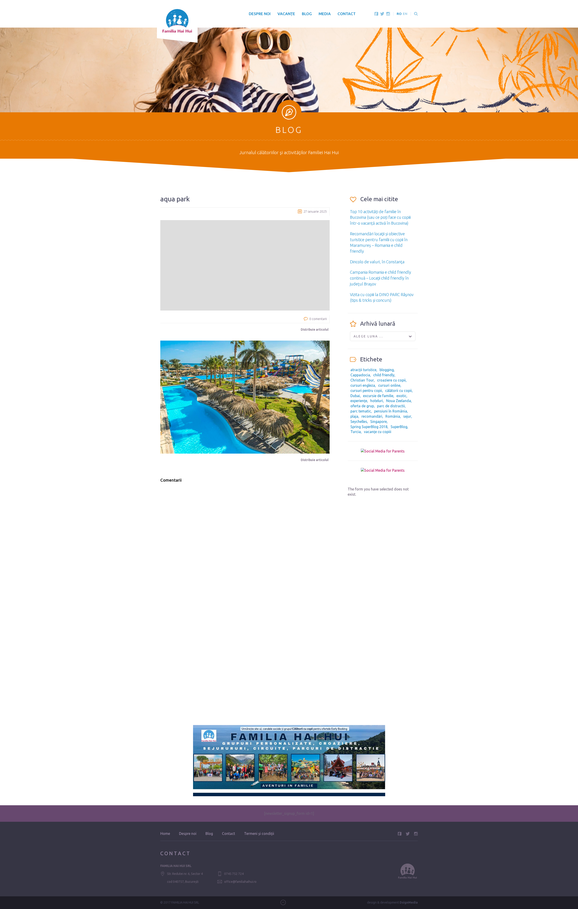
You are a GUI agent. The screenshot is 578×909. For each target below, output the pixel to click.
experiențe (358, 401)
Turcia (355, 432)
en (405, 13)
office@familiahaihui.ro (240, 881)
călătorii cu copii (398, 391)
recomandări (371, 416)
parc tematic (360, 411)
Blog (307, 14)
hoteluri (376, 401)
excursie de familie (378, 396)
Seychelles (358, 421)
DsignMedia (409, 902)
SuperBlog (399, 427)
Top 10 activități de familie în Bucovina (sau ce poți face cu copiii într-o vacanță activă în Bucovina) (380, 217)
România (392, 416)
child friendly (383, 375)
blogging (387, 370)
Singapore (378, 421)
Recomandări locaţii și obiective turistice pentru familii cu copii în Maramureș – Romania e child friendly (379, 242)
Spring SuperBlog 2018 (368, 427)
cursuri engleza (362, 385)
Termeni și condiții (259, 833)
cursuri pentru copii (366, 391)
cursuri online (389, 385)
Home (165, 833)
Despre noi (260, 14)
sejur (407, 416)
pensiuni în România (390, 411)
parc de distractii (391, 406)
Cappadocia (360, 375)
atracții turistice (363, 370)
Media (325, 14)
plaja (354, 416)
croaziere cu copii (391, 380)
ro (399, 13)
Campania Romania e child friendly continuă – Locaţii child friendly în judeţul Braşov (380, 278)
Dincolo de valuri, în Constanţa (377, 261)
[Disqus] (245, 543)
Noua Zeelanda (398, 401)
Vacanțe (286, 14)
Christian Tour (362, 380)
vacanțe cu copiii (377, 432)
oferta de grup (362, 406)
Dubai (355, 396)
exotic (401, 396)
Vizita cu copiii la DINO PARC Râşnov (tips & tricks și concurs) (382, 297)
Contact (347, 14)
